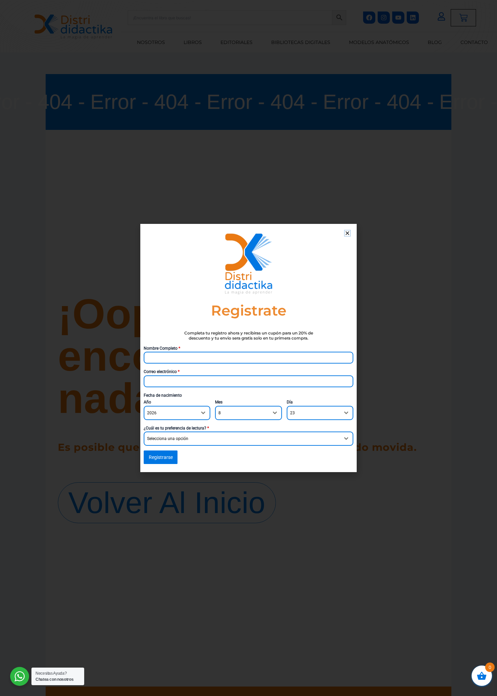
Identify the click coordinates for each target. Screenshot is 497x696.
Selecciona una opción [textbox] (167, 438)
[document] (248, 348)
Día (290, 402)
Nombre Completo (162, 348)
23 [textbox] (292, 413)
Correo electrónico (162, 371)
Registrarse (161, 457)
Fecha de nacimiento (163, 395)
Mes (218, 402)
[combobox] (177, 413)
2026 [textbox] (152, 413)
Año (147, 402)
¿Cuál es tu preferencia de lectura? (176, 428)
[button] (347, 233)
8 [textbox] (219, 413)
